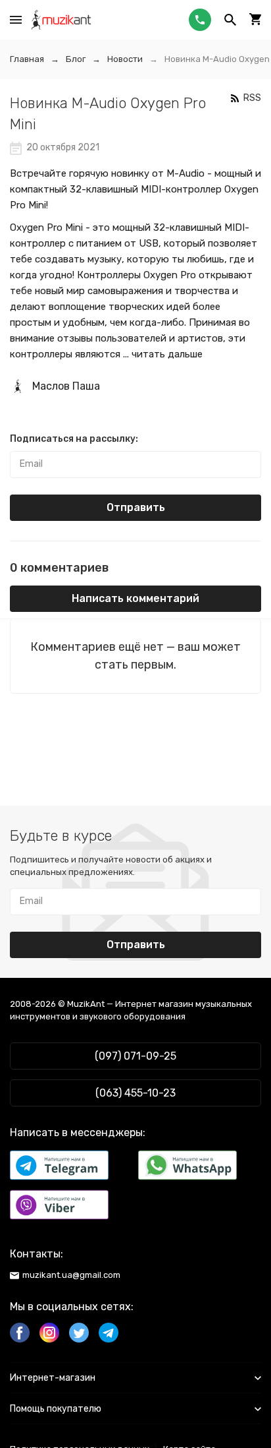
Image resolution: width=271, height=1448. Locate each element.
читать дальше (167, 354)
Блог (76, 59)
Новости (125, 59)
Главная (27, 59)
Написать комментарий (135, 598)
